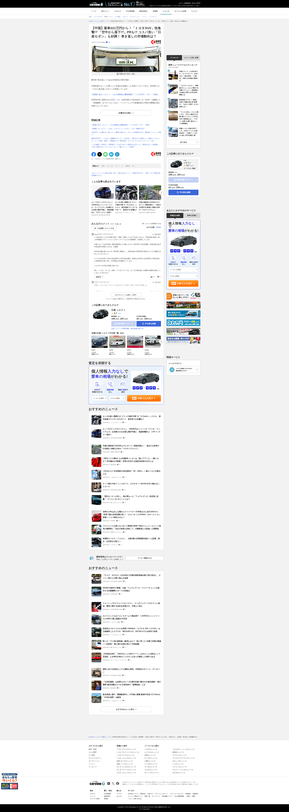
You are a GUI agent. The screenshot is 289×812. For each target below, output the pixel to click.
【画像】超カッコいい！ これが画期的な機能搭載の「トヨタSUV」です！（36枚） (125, 94)
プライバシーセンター (177, 794)
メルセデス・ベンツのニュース (183, 749)
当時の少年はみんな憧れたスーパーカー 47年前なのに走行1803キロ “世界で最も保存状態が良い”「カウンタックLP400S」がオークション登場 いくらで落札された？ (131, 514)
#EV (103, 166)
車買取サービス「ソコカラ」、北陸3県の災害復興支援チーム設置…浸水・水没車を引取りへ (131, 540)
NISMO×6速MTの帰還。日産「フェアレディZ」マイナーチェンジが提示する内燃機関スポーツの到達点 (131, 589)
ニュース (166, 11)
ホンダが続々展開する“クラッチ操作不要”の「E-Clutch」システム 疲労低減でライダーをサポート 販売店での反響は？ (126, 206)
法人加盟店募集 (179, 796)
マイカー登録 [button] (190, 168)
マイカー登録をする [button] (145, 558)
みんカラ (119, 796)
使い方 (119, 224)
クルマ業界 (93, 752)
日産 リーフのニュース (125, 764)
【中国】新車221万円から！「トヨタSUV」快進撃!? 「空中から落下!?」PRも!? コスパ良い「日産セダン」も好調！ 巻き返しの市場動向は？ (126, 32)
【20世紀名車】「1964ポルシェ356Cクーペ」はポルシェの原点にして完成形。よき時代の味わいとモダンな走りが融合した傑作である (131, 655)
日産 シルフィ (118, 310)
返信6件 (98, 277)
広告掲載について (167, 796)
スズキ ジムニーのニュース (126, 773)
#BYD (128, 166)
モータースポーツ (95, 758)
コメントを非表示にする (153, 223)
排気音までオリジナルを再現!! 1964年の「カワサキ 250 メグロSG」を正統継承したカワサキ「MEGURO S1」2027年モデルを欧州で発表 (131, 630)
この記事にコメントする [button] (105, 228)
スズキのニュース (150, 770)
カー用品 (92, 755)
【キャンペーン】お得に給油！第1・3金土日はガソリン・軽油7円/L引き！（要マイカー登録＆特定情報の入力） (125, 174)
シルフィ (187, 162)
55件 (119, 313)
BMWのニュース (178, 752)
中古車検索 (130, 11)
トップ (93, 11)
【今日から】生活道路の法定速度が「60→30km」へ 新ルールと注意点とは (131, 472)
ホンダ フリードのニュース (126, 770)
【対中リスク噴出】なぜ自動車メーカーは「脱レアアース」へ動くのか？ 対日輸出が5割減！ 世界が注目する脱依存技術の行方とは (131, 459)
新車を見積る (192, 215)
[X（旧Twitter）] (113, 783)
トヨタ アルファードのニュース (128, 752)
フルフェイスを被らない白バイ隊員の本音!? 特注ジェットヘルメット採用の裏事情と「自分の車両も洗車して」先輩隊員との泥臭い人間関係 (132, 527)
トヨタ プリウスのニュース (126, 749)
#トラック (119, 166)
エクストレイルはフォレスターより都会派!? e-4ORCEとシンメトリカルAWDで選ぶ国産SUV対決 (131, 617)
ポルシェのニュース (179, 761)
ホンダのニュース (150, 758)
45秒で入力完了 (145, 398)
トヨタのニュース (150, 749)
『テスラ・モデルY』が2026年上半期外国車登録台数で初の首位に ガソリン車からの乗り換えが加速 (131, 576)
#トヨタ (110, 166)
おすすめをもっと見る (125, 709)
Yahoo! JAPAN (195, 3)
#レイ (135, 166)
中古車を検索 (150, 324)
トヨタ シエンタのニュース (126, 758)
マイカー (194, 11)
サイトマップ (156, 796)
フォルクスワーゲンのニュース (183, 758)
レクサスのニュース (151, 752)
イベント (92, 764)
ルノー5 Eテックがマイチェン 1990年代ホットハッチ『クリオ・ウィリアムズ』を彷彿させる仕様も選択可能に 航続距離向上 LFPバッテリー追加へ (102, 207)
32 (154, 277)
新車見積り (143, 11)
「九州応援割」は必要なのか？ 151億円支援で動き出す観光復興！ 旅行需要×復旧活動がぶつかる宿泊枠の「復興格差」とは (132, 683)
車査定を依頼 (175, 215)
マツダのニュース (150, 764)
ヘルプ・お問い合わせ (134, 798)
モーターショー (94, 761)
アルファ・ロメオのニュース (182, 770)
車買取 (155, 11)
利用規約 (188, 794)
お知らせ (150, 794)
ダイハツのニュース (151, 773)
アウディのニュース (179, 755)
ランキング (174, 57)
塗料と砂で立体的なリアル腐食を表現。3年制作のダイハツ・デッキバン (131, 670)
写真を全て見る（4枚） (127, 74)
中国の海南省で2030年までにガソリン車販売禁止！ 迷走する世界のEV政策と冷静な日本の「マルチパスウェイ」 (150, 206)
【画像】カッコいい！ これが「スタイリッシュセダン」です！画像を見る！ (118, 128)
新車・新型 (93, 749)
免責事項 (195, 794)
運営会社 (143, 794)
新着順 (158, 227)
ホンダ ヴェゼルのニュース (126, 767)
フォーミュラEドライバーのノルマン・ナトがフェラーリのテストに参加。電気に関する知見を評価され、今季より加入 (131, 604)
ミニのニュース (178, 764)
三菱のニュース (150, 761)
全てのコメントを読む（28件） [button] (126, 295)
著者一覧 (147, 796)
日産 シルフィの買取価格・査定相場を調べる (127, 328)
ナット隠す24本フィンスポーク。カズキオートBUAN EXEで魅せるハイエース (131, 485)
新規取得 (187, 3)
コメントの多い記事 (191, 57)
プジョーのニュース (179, 767)
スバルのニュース (150, 767)
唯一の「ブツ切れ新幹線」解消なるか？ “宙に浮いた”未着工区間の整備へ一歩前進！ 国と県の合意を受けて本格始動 (132, 642)
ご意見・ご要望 (190, 796)
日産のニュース (150, 755)
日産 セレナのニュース (125, 761)
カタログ (117, 11)
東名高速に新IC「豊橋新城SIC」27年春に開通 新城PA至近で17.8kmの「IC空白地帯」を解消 (131, 695)
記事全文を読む (125, 113)
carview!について (133, 794)
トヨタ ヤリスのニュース (125, 755)
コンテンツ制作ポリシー (135, 796)
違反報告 (158, 234)
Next (161, 192)
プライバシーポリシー (161, 794)
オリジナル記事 (180, 11)
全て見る (183, 142)
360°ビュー (105, 11)
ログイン (181, 3)
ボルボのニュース (178, 773)
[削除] (17, 772)
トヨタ (117, 100)
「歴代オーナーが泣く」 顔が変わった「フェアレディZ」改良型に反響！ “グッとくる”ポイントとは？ (130, 497)
